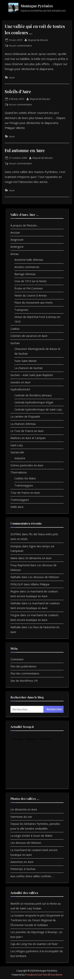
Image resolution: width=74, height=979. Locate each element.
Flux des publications (23, 666)
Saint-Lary (16, 445)
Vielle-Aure (17, 507)
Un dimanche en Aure (38, 558)
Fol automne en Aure (25, 150)
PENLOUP (16, 584)
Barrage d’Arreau (24, 274)
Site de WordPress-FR (24, 681)
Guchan (15, 343)
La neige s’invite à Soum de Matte (31, 835)
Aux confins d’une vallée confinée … (32, 876)
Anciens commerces (26, 267)
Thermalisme (18, 472)
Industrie (19, 458)
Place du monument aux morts (33, 302)
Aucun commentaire (20, 46)
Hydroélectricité (20, 389)
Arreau (14, 254)
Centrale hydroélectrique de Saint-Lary (38, 409)
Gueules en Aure (20, 382)
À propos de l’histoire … (25, 225)
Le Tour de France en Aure (27, 431)
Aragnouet (17, 239)
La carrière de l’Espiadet (25, 416)
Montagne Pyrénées (37, 6)
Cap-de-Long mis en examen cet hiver (34, 944)
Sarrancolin (17, 452)
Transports (21, 310)
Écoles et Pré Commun (28, 288)
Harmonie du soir (21, 817)
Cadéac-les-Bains (25, 478)
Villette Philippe (40, 584)
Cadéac (15, 329)
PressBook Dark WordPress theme (43, 974)
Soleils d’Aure (18, 91)
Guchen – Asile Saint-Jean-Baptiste (31, 375)
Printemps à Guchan (22, 869)
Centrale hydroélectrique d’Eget (33, 402)
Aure (12, 77)
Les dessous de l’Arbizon (43, 577)
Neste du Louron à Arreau (30, 295)
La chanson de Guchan (28, 368)
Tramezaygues (23, 485)
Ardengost (17, 246)
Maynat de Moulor (38, 40)
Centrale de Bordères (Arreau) (33, 395)
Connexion (17, 659)
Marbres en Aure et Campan (28, 438)
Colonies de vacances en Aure (28, 336)
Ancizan (15, 232)
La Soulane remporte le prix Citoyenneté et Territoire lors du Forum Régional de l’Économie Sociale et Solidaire (37, 920)
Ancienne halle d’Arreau (28, 259)
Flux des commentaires (24, 673)
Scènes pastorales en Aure (26, 465)
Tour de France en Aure (25, 492)
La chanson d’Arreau (23, 424)
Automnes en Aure (21, 862)
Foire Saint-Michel (25, 361)
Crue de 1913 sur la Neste (30, 281)
